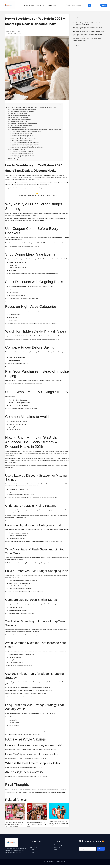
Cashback (49, 5)
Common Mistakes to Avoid (18, 127)
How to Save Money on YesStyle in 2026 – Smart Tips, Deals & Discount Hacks (31, 107)
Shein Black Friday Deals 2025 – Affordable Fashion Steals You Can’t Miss (25, 697)
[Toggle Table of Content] (59, 104)
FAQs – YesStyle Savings (18, 149)
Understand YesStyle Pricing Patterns (22, 133)
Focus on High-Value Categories (19, 117)
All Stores (32, 849)
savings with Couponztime (58, 792)
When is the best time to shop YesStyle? (23, 155)
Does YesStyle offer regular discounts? (23, 153)
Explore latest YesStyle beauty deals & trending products (37, 195)
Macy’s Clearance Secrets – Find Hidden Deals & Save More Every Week (36, 824)
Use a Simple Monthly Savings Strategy (21, 125)
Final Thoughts (15, 159)
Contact (32, 852)
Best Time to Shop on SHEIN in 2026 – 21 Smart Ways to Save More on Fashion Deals (14, 824)
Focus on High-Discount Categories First (23, 135)
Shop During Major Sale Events (18, 113)
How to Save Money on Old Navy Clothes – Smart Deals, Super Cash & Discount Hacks (28, 690)
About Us (32, 845)
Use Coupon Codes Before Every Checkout (22, 111)
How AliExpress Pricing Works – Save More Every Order (88, 31)
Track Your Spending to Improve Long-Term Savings (26, 142)
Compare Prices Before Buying (18, 121)
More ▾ (55, 5)
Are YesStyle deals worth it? (20, 157)
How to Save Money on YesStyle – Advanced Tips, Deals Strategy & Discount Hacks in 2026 (36, 129)
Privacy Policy (58, 845)
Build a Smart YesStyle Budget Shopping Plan (24, 138)
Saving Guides (40, 5)
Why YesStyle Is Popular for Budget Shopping (23, 109)
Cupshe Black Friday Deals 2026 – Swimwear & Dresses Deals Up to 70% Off (25, 693)
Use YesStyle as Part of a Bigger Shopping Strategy (26, 146)
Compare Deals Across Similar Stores (22, 140)
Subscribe (101, 849)
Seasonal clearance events (17, 268)
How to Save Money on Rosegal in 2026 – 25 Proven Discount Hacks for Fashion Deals (87, 28)
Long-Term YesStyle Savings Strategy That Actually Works (28, 147)
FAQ (55, 849)
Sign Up (104, 5)
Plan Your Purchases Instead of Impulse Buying (23, 123)
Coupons (31, 5)
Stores (26, 5)
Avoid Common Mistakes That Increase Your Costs (26, 144)
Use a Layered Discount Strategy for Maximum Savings (27, 131)
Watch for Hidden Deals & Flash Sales (20, 119)
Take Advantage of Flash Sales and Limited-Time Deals (27, 137)
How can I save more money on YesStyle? (23, 151)
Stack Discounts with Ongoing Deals (20, 115)
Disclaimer (57, 847)
